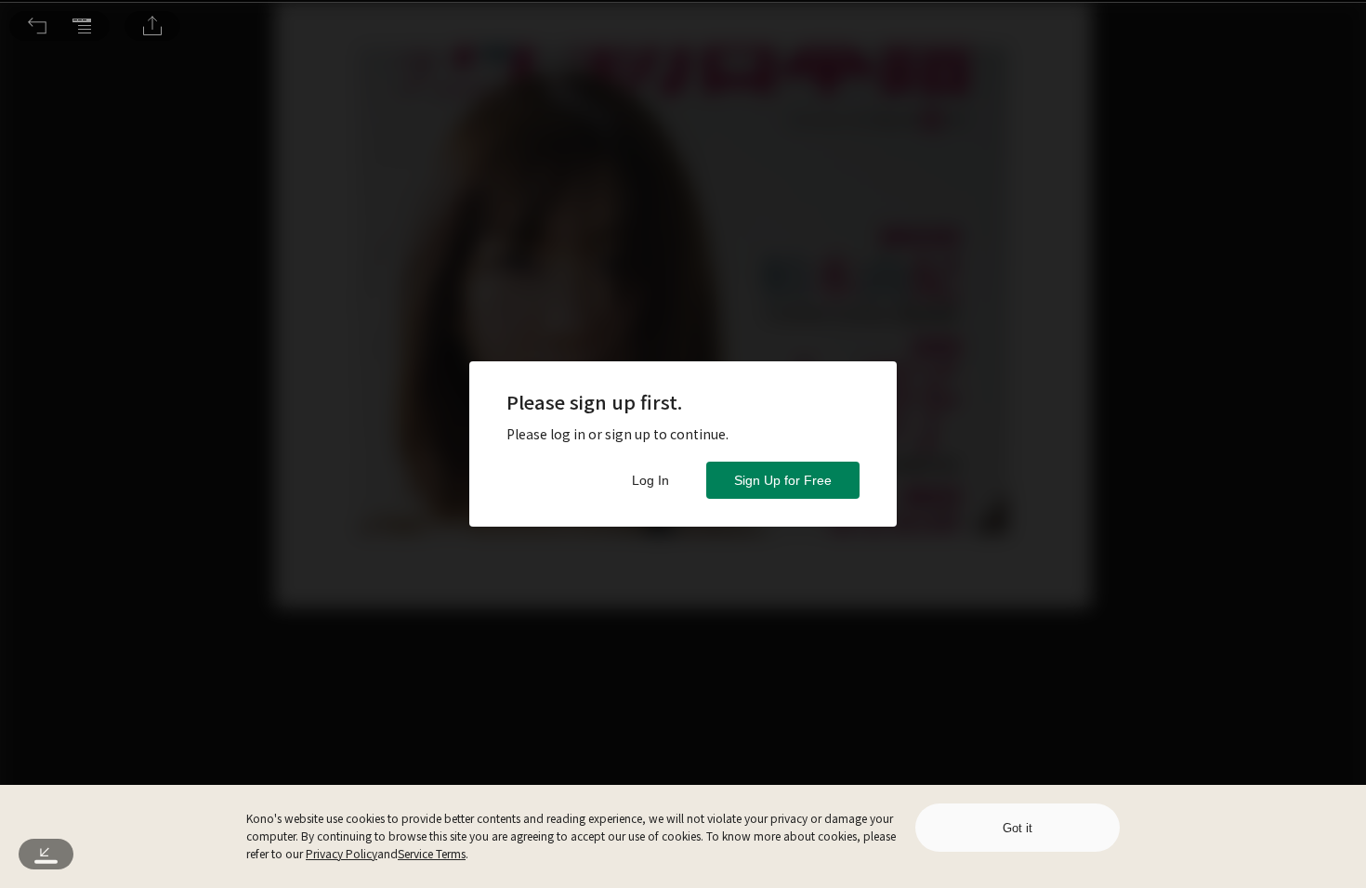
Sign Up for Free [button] (783, 480)
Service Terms (432, 853)
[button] (37, 26)
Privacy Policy (341, 853)
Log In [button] (650, 480)
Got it (1017, 828)
